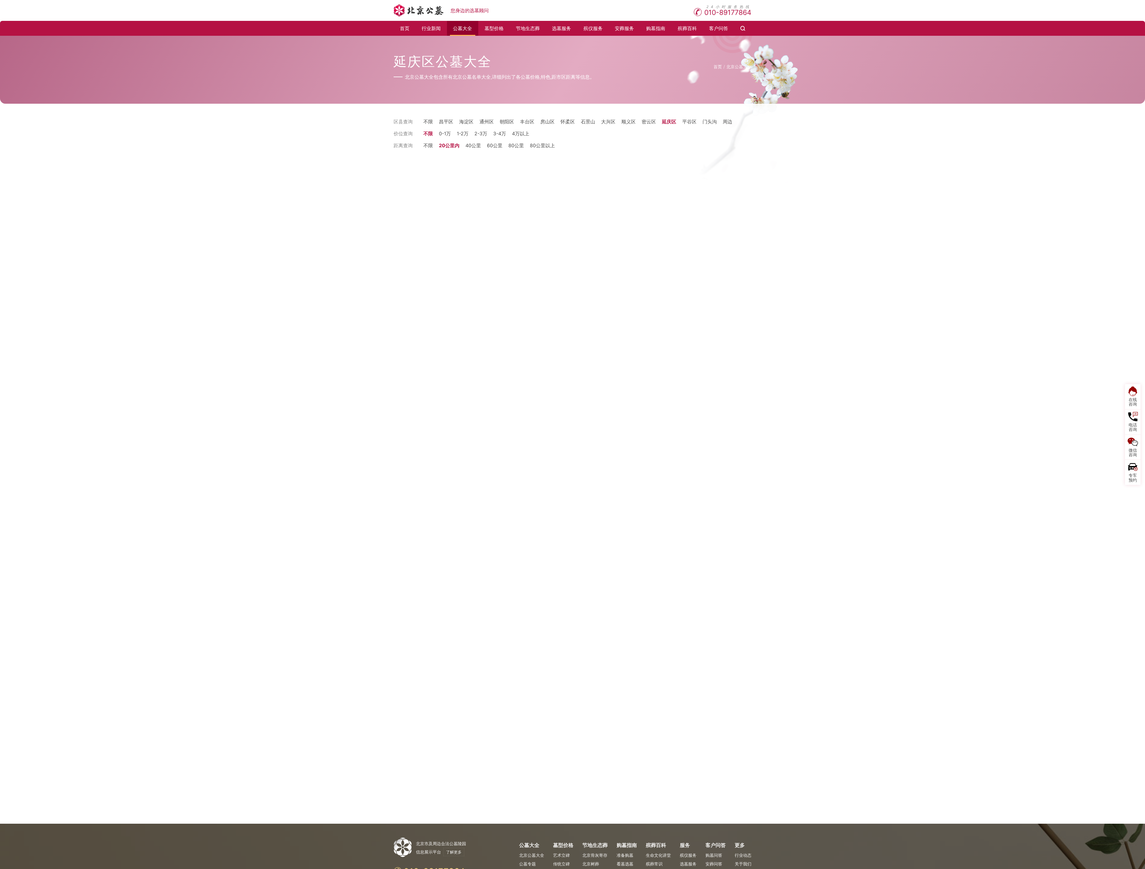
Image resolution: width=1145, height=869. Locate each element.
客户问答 (718, 28)
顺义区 (628, 122)
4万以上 (520, 133)
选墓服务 (561, 28)
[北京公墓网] (419, 10)
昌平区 (446, 122)
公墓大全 (462, 28)
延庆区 (669, 122)
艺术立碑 (561, 855)
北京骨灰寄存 (594, 855)
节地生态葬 (528, 28)
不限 (428, 122)
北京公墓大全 (738, 66)
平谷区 (689, 122)
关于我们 (743, 863)
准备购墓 (625, 855)
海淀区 (466, 122)
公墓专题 (527, 863)
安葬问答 (713, 863)
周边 (727, 122)
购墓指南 (655, 28)
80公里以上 (542, 145)
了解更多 (454, 852)
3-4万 (499, 133)
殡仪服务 (593, 28)
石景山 (588, 122)
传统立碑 (561, 863)
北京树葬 (590, 863)
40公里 (473, 145)
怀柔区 (568, 122)
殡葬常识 (654, 863)
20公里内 (449, 145)
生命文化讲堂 (658, 855)
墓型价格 (494, 28)
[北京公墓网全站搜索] (742, 28)
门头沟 (710, 122)
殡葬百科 (687, 28)
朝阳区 (507, 122)
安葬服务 (624, 28)
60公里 (494, 145)
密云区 (649, 122)
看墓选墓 (625, 863)
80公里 (516, 145)
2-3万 (480, 133)
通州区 (486, 122)
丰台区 (527, 122)
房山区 (547, 122)
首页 (404, 28)
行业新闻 (431, 28)
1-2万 (462, 133)
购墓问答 (713, 855)
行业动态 (743, 855)
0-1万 (445, 133)
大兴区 (608, 122)
